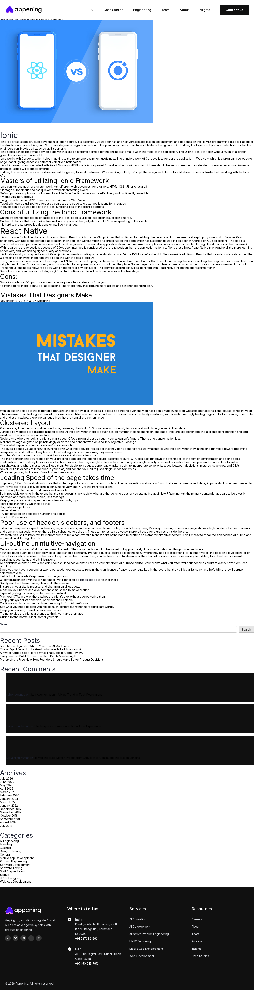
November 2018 (10, 812)
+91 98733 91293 (86, 938)
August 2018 (8, 822)
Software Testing (11, 868)
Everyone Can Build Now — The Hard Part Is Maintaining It (38, 656)
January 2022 (9, 805)
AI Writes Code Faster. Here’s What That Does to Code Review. (41, 652)
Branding (6, 844)
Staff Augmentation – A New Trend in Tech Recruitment (66, 694)
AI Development (139, 926)
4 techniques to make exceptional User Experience (67, 726)
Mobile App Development (17, 858)
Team (165, 10)
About (184, 10)
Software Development (15, 864)
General (5, 854)
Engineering (142, 10)
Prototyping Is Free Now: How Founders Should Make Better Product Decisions (52, 659)
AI (92, 10)
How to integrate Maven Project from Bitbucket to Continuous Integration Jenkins (87, 757)
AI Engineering (9, 841)
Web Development (141, 956)
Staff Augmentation (12, 871)
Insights (204, 10)
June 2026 (7, 782)
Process (197, 941)
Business (6, 847)
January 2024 (9, 798)
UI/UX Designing (10, 878)
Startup (4, 874)
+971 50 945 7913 (87, 963)
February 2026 (9, 795)
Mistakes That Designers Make (46, 295)
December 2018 (10, 809)
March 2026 (8, 792)
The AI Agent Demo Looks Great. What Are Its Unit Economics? (40, 649)
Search (4, 624)
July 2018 (6, 825)
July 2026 (6, 778)
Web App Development (15, 881)
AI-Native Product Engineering (149, 934)
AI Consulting (137, 919)
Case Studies (113, 10)
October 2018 (9, 815)
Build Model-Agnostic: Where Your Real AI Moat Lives (35, 646)
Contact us (234, 10)
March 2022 (7, 802)
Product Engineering (13, 861)
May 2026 (6, 785)
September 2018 (11, 819)
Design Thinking (10, 851)
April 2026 (6, 788)
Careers (197, 919)
